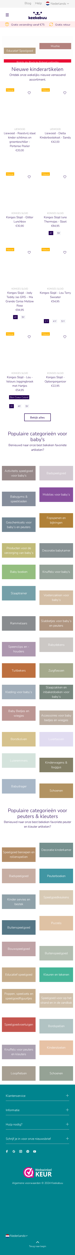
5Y (58, 233)
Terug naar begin (37, 1246)
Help (38, 3)
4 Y (54, 321)
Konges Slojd (20, 213)
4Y (51, 233)
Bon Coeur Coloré (19, 397)
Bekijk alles (37, 417)
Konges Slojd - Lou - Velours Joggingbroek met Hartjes (19, 381)
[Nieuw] (20, 105)
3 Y (46, 321)
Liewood (19, 129)
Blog (28, 3)
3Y (11, 406)
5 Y (63, 321)
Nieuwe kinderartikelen (37, 69)
